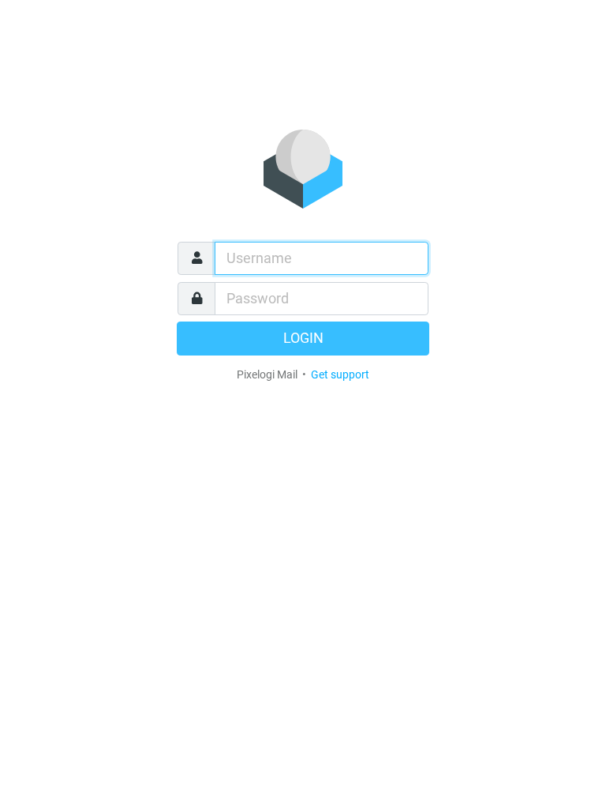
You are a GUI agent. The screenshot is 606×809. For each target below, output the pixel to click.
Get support (340, 374)
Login (303, 338)
